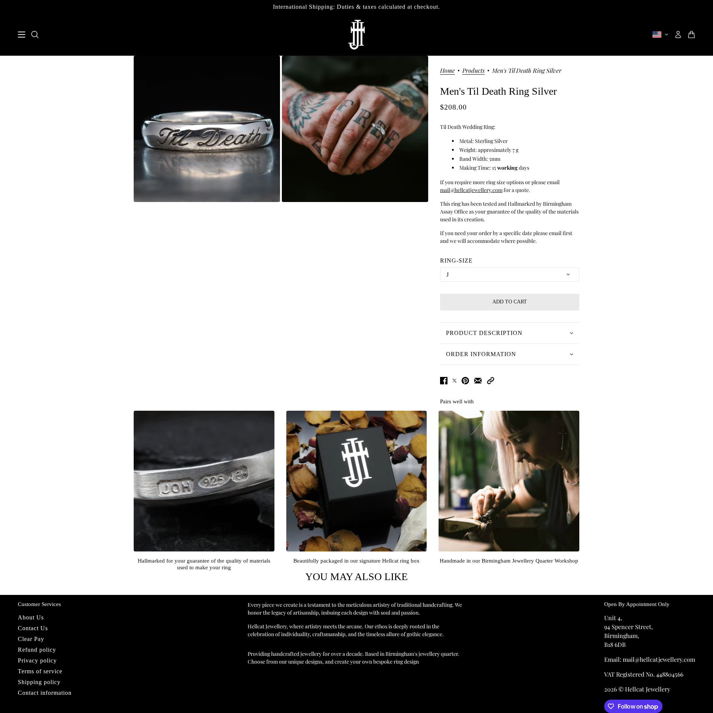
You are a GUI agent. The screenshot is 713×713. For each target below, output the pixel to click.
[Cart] (691, 34)
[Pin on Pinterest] (465, 380)
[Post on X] (454, 380)
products (473, 71)
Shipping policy (39, 682)
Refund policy (37, 650)
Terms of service (40, 671)
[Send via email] (478, 380)
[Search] (35, 34)
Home (447, 71)
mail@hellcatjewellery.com (471, 189)
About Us (31, 617)
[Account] (678, 34)
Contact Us (33, 628)
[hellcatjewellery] (356, 35)
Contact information (45, 693)
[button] (490, 380)
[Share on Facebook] (444, 380)
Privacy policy (37, 660)
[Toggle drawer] (21, 35)
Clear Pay (31, 639)
